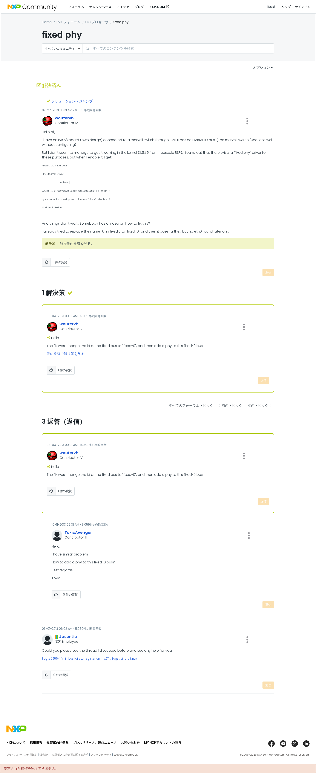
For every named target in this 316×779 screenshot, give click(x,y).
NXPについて (16, 742)
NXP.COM (157, 7)
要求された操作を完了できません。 (31, 768)
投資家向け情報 (58, 742)
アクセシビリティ (101, 754)
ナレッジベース (100, 7)
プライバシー (14, 754)
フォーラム (76, 7)
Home (47, 22)
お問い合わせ (130, 742)
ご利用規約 (30, 754)
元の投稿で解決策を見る (65, 353)
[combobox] (178, 48)
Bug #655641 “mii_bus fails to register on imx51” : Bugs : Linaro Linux (89, 659)
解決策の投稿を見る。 (77, 243)
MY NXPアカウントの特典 (162, 742)
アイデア (123, 7)
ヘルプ (286, 7)
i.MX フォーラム (69, 22)
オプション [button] (261, 67)
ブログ (139, 7)
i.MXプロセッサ (97, 22)
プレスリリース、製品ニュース (95, 742)
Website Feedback (126, 754)
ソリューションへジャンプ (72, 101)
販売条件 (45, 754)
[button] (247, 121)
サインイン (303, 7)
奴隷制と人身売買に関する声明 (70, 754)
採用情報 (36, 742)
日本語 (271, 7)
